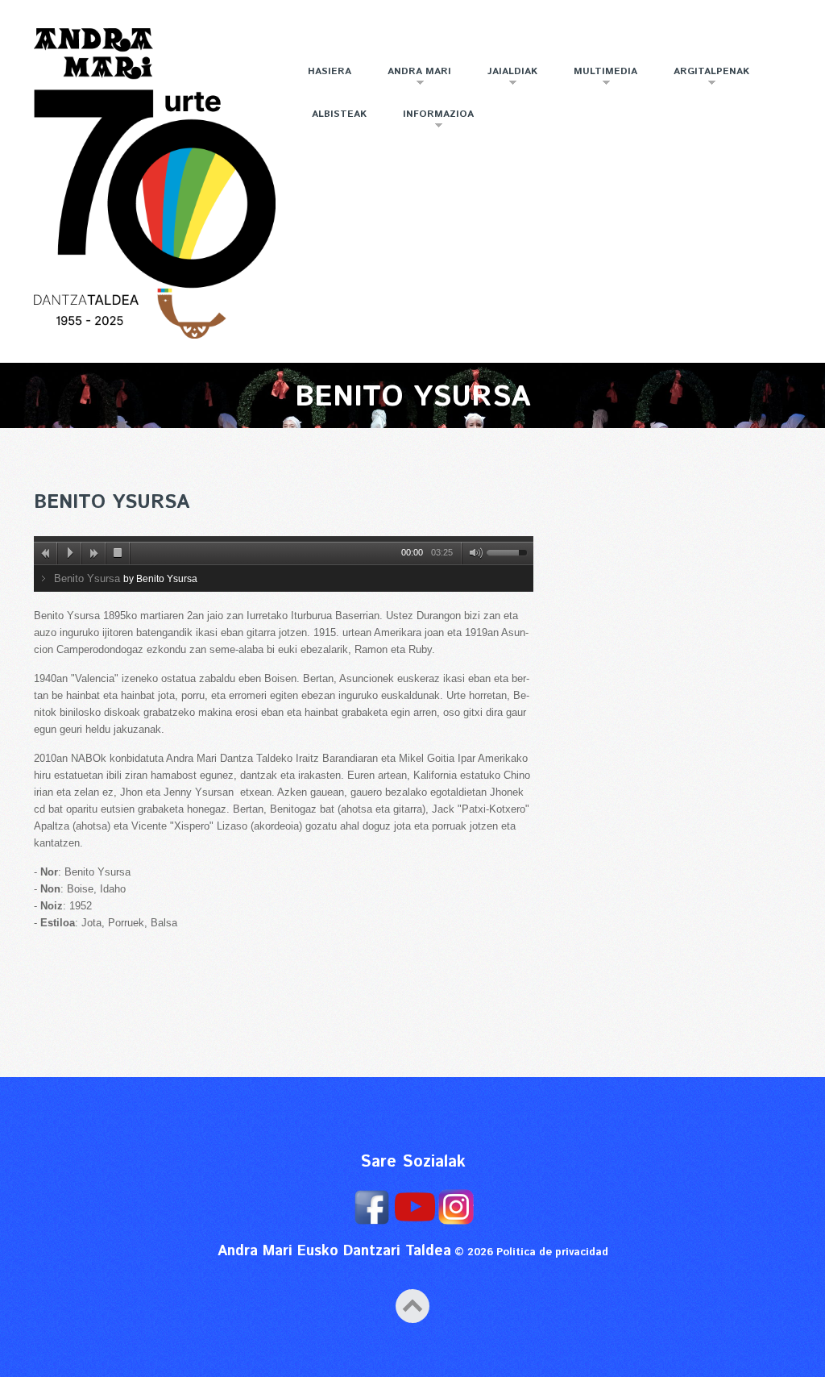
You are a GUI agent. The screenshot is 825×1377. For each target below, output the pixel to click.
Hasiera (329, 71)
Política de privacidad (552, 1252)
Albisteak (339, 114)
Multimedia (597, 77)
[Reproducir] (70, 553)
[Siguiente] (94, 553)
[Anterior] (46, 553)
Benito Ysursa (111, 502)
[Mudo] (473, 553)
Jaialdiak (504, 77)
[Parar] (118, 553)
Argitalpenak (703, 77)
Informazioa (430, 120)
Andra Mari (411, 77)
